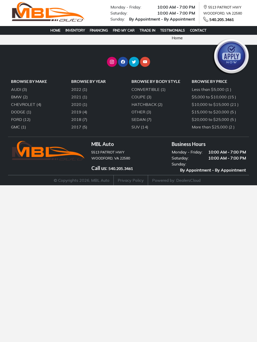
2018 (79, 119)
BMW (19, 96)
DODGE (21, 111)
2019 (79, 111)
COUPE (142, 96)
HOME (55, 30)
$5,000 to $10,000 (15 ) (214, 96)
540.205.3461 (221, 19)
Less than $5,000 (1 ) (211, 89)
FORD (21, 119)
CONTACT (198, 30)
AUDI (19, 89)
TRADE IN (147, 30)
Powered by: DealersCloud (176, 180)
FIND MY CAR (124, 30)
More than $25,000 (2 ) (213, 126)
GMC (18, 126)
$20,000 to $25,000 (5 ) (214, 119)
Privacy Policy (131, 180)
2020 (79, 104)
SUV (140, 126)
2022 (79, 89)
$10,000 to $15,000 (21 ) (215, 104)
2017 (79, 126)
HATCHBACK (147, 104)
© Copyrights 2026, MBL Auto (81, 180)
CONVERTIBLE (149, 89)
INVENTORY (75, 30)
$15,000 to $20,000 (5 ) (214, 111)
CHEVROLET (26, 104)
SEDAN (142, 119)
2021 (79, 96)
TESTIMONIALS (172, 30)
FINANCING (99, 30)
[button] (112, 62)
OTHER (141, 111)
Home (177, 37)
